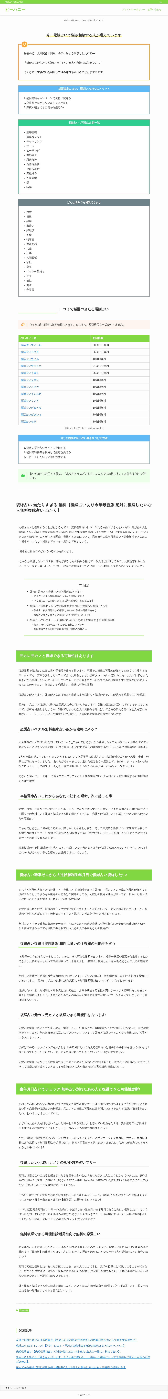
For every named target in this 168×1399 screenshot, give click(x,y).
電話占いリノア (30, 400)
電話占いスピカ (30, 386)
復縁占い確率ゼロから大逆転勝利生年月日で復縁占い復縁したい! (68, 605)
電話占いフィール (31, 345)
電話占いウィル (30, 359)
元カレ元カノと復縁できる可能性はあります (56, 591)
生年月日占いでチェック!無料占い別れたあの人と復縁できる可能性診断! (72, 620)
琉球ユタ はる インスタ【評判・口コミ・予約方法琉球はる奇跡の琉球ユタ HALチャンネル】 (71, 1345)
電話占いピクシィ (31, 414)
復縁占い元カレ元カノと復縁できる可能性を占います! (62, 614)
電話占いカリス (30, 352)
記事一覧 (24, 1310)
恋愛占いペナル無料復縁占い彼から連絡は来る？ (59, 596)
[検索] (160, 2)
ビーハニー (15, 9)
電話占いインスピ (31, 393)
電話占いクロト (30, 373)
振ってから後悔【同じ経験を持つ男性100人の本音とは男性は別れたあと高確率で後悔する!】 (71, 1367)
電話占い (26, 407)
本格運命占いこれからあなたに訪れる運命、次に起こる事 (64, 600)
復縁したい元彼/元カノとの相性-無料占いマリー (59, 624)
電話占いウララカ (31, 365)
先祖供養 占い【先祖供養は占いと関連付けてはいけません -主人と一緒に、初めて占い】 (68, 1351)
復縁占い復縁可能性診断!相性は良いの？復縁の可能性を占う (65, 610)
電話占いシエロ (30, 380)
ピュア (35, 407)
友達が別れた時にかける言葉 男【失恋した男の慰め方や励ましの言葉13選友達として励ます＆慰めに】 (77, 1340)
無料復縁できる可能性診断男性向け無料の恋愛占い (60, 629)
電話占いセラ (28, 421)
